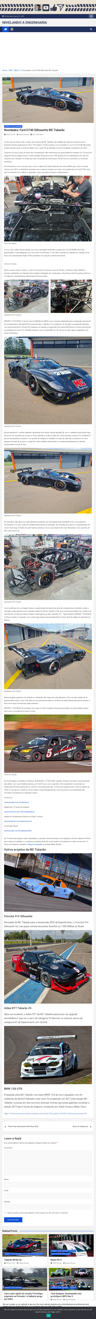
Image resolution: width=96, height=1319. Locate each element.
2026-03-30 (57, 1300)
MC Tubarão (68, 1114)
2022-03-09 (10, 134)
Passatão (38, 844)
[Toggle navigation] (12, 29)
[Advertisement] (48, 51)
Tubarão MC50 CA (13, 1260)
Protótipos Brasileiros (35, 1254)
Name (6, 1179)
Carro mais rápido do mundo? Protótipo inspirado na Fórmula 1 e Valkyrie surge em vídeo (23, 1296)
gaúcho (56, 1114)
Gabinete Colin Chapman (13, 126)
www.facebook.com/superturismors (18, 821)
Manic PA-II (56, 1260)
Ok (49, 1315)
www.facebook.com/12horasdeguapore (19, 812)
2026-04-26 (57, 1263)
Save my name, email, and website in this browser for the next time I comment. (37, 1213)
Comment (8, 1148)
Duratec (27, 1114)
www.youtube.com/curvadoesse (16, 802)
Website (7, 1202)
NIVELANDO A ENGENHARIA (24, 22)
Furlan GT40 (48, 1114)
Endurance (35, 1114)
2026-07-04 (10, 1263)
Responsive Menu (91, 16)
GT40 (62, 1114)
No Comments (38, 134)
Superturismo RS (80, 1114)
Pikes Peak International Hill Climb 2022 (23, 1126)
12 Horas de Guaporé (16, 1114)
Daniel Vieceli (24, 134)
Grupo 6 (73, 1251)
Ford (41, 1114)
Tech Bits (73, 1287)
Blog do (31, 844)
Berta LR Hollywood (80, 1126)
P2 (24, 1254)
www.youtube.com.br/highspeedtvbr (18, 831)
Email (6, 1190)
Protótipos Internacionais (60, 1254)
